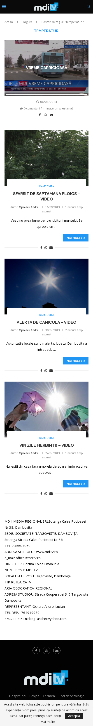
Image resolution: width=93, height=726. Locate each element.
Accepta (74, 716)
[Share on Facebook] (40, 114)
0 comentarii (32, 108)
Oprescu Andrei (29, 207)
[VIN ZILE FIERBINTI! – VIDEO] (46, 409)
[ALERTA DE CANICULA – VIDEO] (46, 286)
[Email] (56, 650)
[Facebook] (36, 650)
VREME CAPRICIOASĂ (46, 67)
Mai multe (74, 237)
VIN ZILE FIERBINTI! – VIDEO (46, 445)
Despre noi (17, 696)
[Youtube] (46, 650)
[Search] (88, 7)
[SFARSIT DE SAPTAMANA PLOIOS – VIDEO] (46, 158)
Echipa (34, 696)
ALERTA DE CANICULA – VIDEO (46, 322)
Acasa (9, 22)
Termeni (49, 696)
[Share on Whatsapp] (46, 114)
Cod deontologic (71, 696)
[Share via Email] (52, 114)
